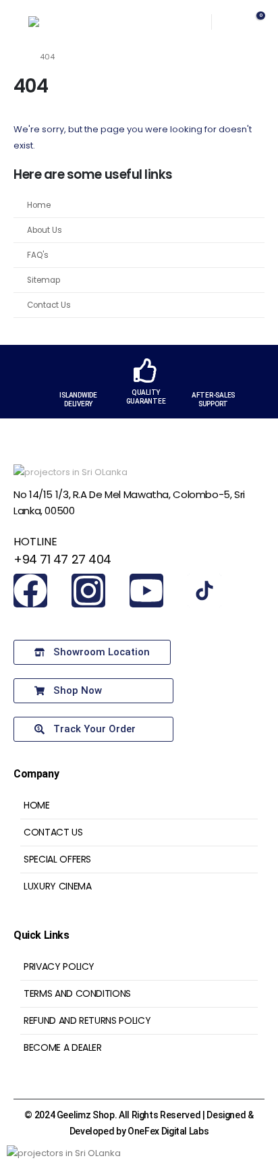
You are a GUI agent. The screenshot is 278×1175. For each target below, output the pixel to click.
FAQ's (38, 255)
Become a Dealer (63, 1047)
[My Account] (229, 22)
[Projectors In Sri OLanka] (204, 590)
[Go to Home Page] (17, 57)
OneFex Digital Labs (168, 1131)
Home (39, 205)
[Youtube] (146, 590)
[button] (185, 21)
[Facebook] (30, 590)
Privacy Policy (59, 966)
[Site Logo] (55, 21)
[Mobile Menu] (14, 21)
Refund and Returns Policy (87, 1020)
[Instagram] (88, 590)
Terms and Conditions (77, 993)
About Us (44, 230)
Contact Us (49, 305)
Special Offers (57, 859)
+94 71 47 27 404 (62, 559)
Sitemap (43, 280)
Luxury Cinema (57, 886)
